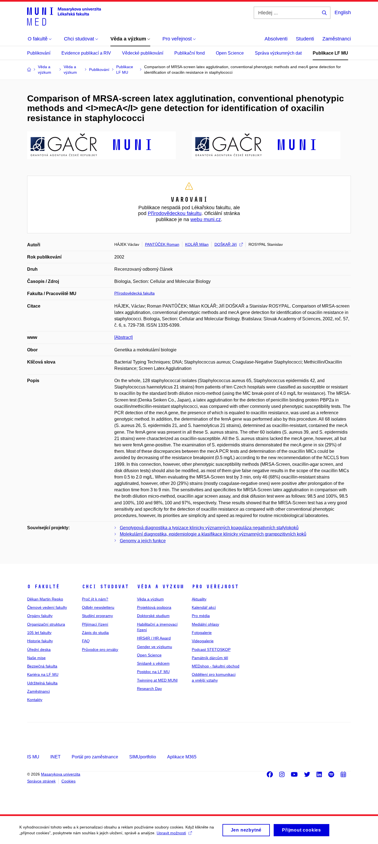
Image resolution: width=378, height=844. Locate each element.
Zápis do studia (95, 632)
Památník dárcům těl (210, 658)
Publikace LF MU (330, 53)
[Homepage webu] (64, 16)
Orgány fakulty (40, 615)
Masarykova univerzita (60, 774)
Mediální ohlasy (205, 624)
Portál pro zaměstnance (95, 757)
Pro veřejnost (215, 587)
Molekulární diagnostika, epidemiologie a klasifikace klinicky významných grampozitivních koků (213, 534)
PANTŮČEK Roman (162, 244)
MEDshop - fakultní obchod (215, 666)
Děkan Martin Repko (45, 599)
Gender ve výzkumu (154, 646)
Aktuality (199, 599)
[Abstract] (123, 337)
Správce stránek (41, 781)
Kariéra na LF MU (42, 674)
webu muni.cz (205, 219)
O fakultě (43, 587)
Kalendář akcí (204, 607)
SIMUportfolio (142, 757)
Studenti (305, 39)
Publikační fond (189, 53)
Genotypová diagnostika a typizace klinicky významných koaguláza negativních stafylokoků (209, 527)
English (343, 12)
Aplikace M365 (181, 757)
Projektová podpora (154, 607)
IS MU (33, 757)
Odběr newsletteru (98, 607)
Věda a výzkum (160, 587)
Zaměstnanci (336, 39)
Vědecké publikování (142, 53)
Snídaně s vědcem (153, 663)
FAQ (86, 641)
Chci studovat (105, 587)
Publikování (38, 53)
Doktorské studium (153, 615)
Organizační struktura (46, 624)
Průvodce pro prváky (100, 649)
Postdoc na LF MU (153, 671)
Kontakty (34, 699)
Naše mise (36, 658)
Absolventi (276, 39)
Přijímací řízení (95, 624)
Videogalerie (203, 641)
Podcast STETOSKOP (211, 649)
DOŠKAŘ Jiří (225, 244)
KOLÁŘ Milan (197, 244)
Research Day (149, 688)
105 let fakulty (39, 632)
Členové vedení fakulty (47, 607)
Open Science (230, 53)
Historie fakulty (40, 641)
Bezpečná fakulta (42, 666)
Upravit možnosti (171, 833)
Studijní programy (97, 615)
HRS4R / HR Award (154, 638)
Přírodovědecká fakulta (134, 293)
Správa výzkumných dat (278, 53)
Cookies (68, 781)
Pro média (201, 615)
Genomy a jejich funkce (143, 540)
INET (55, 757)
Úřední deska (39, 649)
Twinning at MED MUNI (157, 680)
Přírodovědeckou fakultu (174, 213)
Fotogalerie (202, 632)
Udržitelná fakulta (42, 683)
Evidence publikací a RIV (86, 53)
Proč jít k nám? (95, 599)
